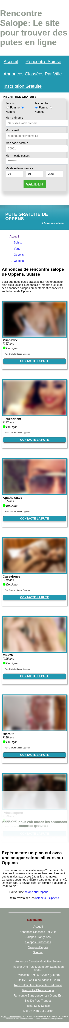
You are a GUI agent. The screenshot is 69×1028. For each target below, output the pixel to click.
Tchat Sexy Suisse (38, 1005)
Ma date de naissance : (20, 168)
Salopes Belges (38, 947)
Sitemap (38, 952)
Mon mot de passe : (18, 155)
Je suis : (11, 103)
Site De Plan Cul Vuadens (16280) (38, 980)
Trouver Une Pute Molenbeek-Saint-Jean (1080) (38, 968)
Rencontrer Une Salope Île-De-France (38, 985)
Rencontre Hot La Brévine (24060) (38, 974)
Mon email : (13, 130)
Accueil (11, 61)
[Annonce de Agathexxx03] (34, 493)
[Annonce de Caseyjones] (34, 572)
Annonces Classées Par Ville (33, 73)
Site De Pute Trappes (38, 1000)
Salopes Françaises (38, 937)
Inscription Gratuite (23, 86)
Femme (14, 107)
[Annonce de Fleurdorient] (34, 414)
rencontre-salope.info (12, 1016)
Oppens (19, 254)
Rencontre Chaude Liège (38, 990)
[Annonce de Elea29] (34, 650)
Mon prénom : (14, 117)
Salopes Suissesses (38, 942)
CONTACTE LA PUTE (34, 361)
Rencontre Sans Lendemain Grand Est (38, 995)
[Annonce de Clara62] (34, 729)
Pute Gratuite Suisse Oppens (17, 354)
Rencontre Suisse (43, 61)
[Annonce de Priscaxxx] (34, 335)
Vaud (17, 248)
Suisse (18, 242)
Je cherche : (42, 103)
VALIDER (34, 184)
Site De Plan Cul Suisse (38, 1010)
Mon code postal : (17, 143)
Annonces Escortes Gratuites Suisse (38, 961)
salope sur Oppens (36, 892)
